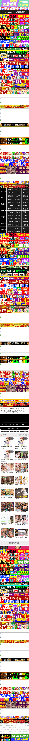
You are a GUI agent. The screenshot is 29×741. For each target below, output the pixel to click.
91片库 (10, 218)
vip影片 (5, 431)
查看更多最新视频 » (14, 543)
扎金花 (18, 212)
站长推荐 (3, 204)
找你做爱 (25, 202)
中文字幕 (17, 196)
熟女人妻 (17, 221)
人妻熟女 (10, 199)
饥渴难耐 (17, 202)
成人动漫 (25, 192)
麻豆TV (18, 215)
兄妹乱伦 (17, 228)
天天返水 (25, 212)
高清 (17, 424)
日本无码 (25, 189)
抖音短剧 (10, 215)
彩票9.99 (10, 212)
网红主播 (17, 189)
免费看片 (3, 229)
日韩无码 (25, 231)
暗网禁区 (10, 225)
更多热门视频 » (23, 435)
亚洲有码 (10, 192)
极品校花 (10, 231)
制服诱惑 (25, 225)
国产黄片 (10, 221)
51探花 (25, 215)
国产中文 (10, 228)
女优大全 (17, 218)
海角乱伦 (17, 225)
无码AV (3, 217)
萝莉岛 (25, 218)
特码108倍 (14, 431)
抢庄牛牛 (17, 209)
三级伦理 (10, 196)
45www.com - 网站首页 (15, 12)
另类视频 (25, 199)
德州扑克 (25, 209)
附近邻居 (10, 202)
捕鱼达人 (10, 209)
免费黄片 (25, 221)
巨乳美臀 (25, 196)
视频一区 (3, 191)
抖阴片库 (3, 223)
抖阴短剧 (17, 231)
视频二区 (3, 197)
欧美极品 (17, 192)
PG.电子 (24, 431)
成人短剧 (25, 228)
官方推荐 (3, 210)
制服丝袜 (17, 199)
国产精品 (10, 189)
